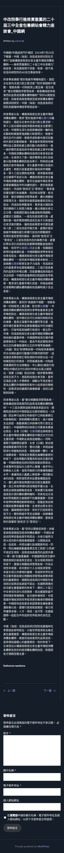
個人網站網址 (11, 800)
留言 (7, 733)
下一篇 (48, 690)
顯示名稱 (9, 770)
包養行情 (46, 118)
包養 (42, 306)
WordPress (43, 846)
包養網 (15, 263)
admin (18, 41)
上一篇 (11, 690)
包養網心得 (25, 248)
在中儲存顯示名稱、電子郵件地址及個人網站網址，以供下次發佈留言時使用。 (33, 817)
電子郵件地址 (12, 785)
